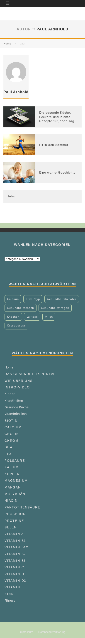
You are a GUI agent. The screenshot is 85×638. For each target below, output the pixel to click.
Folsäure (15, 460)
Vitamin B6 (15, 560)
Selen (11, 527)
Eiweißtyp (33, 299)
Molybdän (15, 494)
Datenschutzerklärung (52, 632)
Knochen (13, 317)
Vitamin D (14, 574)
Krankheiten (14, 400)
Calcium (13, 299)
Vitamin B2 (15, 554)
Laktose (32, 317)
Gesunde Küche (17, 407)
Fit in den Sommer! (54, 145)
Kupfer (12, 474)
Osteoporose (16, 325)
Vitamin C (14, 567)
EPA (8, 454)
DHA (8, 447)
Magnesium (16, 480)
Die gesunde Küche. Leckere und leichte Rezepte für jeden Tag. (57, 117)
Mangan (13, 487)
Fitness (10, 600)
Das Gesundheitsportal (30, 374)
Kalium (12, 467)
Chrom (12, 440)
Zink (9, 594)
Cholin (12, 434)
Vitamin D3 (15, 580)
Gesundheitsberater (61, 299)
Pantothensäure (22, 507)
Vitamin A (14, 534)
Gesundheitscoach (20, 308)
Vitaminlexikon (16, 414)
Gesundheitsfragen (55, 308)
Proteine (14, 521)
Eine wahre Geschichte (57, 172)
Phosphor (15, 514)
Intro (11, 196)
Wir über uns (19, 381)
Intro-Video (17, 387)
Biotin (11, 420)
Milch (49, 317)
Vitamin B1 (15, 540)
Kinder (10, 394)
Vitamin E (14, 587)
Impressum (26, 632)
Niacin (11, 500)
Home (9, 367)
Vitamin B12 (16, 547)
